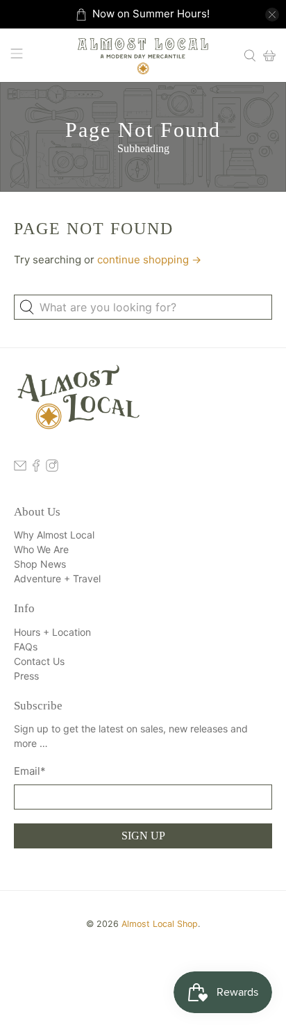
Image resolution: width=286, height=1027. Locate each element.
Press (26, 676)
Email (30, 771)
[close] (272, 15)
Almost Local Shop (159, 924)
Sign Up (143, 835)
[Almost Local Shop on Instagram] (52, 468)
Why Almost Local (54, 535)
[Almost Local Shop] (143, 55)
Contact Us (39, 661)
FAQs (25, 646)
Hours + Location (52, 632)
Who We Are (41, 549)
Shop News (40, 564)
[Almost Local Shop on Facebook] (36, 468)
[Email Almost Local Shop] (20, 468)
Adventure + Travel (57, 578)
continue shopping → (149, 259)
